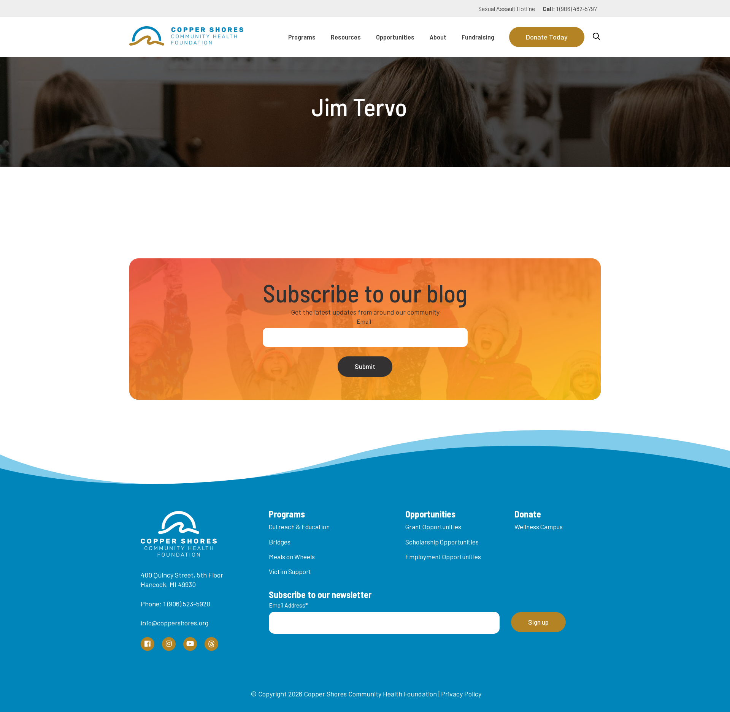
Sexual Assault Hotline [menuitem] (506, 8)
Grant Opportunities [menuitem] (433, 526)
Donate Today (547, 37)
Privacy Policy (461, 694)
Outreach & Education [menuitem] (299, 526)
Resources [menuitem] (346, 37)
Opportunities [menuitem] (395, 37)
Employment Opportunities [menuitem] (443, 556)
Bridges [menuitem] (279, 542)
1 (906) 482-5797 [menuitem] (570, 8)
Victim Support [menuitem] (290, 571)
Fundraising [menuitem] (478, 37)
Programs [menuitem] (302, 37)
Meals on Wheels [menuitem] (292, 556)
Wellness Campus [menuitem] (538, 526)
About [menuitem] (438, 37)
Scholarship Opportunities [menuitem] (442, 542)
